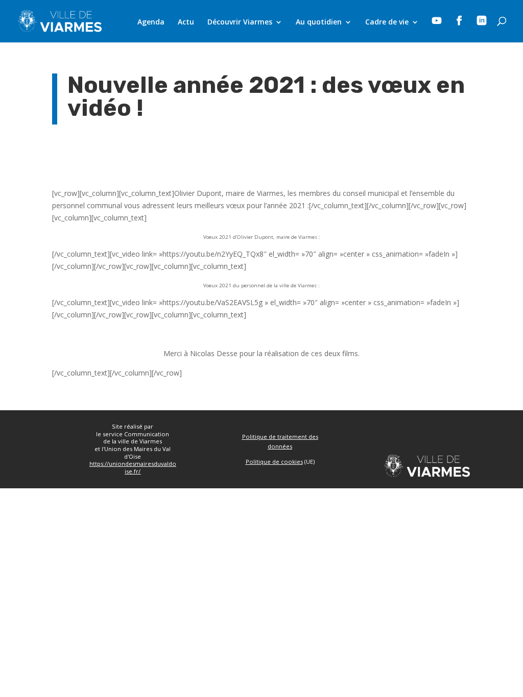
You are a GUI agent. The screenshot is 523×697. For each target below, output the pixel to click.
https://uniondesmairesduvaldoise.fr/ (132, 467)
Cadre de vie (387, 22)
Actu (186, 22)
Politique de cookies (274, 461)
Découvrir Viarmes (239, 22)
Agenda (150, 22)
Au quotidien (319, 22)
